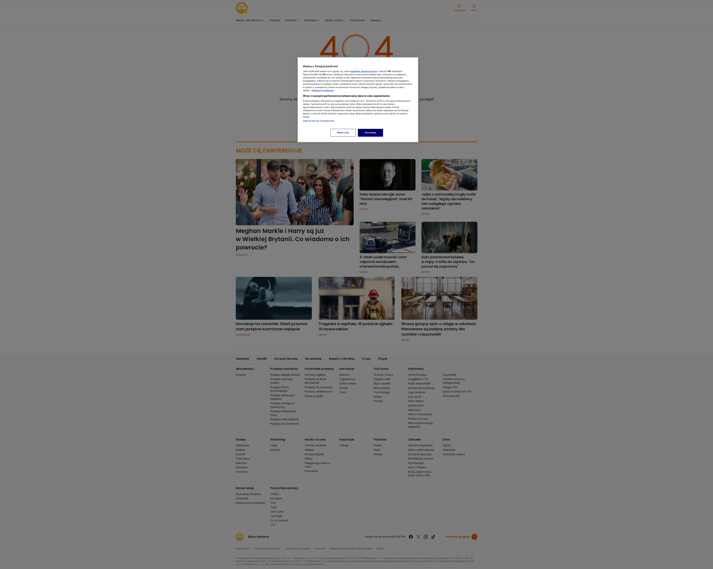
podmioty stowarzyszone (364, 71)
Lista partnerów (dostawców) (318, 121)
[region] (357, 99)
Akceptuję (370, 132)
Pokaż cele (343, 132)
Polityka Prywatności (323, 90)
